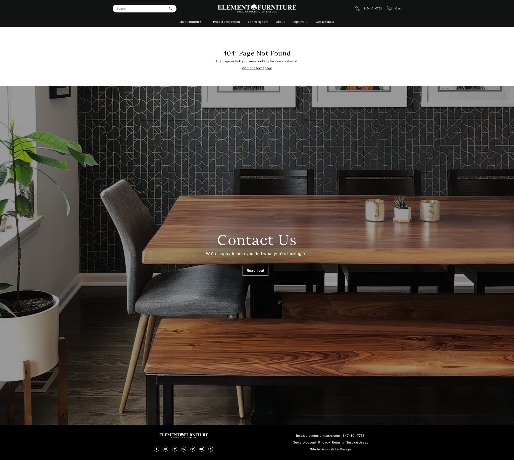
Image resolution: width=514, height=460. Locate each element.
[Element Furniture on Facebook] (156, 449)
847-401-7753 (354, 435)
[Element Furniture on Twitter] (192, 449)
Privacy (324, 442)
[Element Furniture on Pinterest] (174, 449)
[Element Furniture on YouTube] (201, 449)
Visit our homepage (257, 68)
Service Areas (357, 442)
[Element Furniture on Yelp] (210, 449)
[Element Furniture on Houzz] (183, 449)
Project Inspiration (226, 22)
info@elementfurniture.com (318, 435)
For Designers (258, 22)
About (280, 22)
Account (309, 442)
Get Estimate (325, 22)
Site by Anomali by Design (330, 449)
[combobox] (144, 9)
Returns (338, 442)
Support (299, 22)
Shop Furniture (190, 22)
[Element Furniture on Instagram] (165, 449)
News (297, 442)
